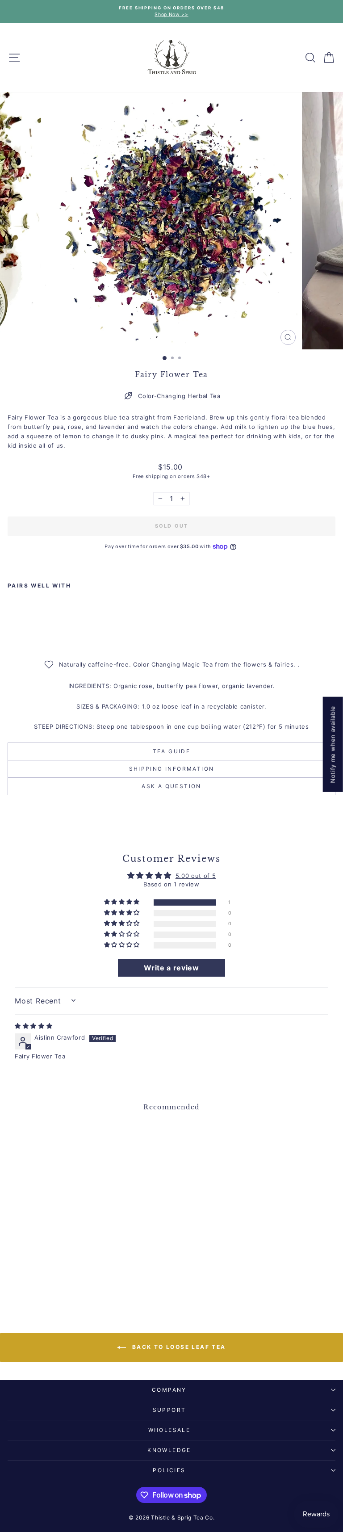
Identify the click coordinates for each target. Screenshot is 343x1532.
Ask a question (171, 786)
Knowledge (169, 1450)
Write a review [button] (171, 967)
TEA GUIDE (172, 751)
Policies (169, 1470)
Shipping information (171, 768)
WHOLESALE (169, 1430)
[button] (122, 902)
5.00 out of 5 (196, 875)
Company (169, 1389)
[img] (33, 1025)
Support (169, 1409)
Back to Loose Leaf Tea (178, 1347)
